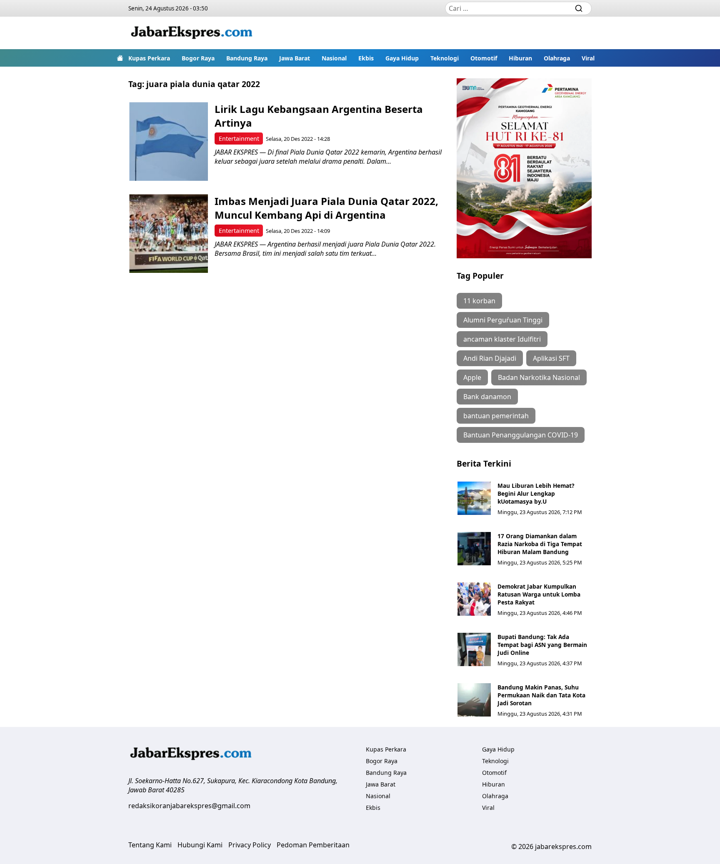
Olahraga (557, 58)
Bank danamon (487, 396)
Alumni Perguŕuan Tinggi (502, 320)
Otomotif (483, 58)
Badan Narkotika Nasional (539, 377)
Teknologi (444, 58)
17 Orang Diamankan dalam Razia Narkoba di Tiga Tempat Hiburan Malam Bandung (540, 544)
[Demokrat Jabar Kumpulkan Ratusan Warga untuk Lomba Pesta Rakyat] (474, 599)
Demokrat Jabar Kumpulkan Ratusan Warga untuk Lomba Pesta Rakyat (539, 594)
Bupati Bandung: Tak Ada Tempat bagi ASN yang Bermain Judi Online (542, 645)
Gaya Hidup (402, 58)
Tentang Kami (150, 844)
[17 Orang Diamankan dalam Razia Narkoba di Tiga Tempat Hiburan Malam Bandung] (474, 548)
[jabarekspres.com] (191, 32)
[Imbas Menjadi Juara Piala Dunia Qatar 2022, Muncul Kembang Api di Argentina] (168, 233)
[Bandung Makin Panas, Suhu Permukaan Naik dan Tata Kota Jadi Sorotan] (474, 700)
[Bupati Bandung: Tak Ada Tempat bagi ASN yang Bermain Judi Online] (474, 649)
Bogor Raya (198, 58)
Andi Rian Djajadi (489, 358)
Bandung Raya (247, 58)
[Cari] (579, 8)
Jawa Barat (294, 58)
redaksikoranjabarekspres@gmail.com (189, 805)
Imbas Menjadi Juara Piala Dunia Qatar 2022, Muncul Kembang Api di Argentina (326, 208)
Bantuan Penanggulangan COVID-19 (520, 434)
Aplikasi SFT (551, 358)
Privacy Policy (249, 844)
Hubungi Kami (200, 844)
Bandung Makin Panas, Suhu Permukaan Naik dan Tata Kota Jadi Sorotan (541, 695)
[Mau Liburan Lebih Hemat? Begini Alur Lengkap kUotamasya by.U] (474, 498)
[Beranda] (120, 58)
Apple (472, 377)
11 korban (479, 300)
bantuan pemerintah (496, 415)
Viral (588, 58)
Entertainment (239, 138)
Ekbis (366, 58)
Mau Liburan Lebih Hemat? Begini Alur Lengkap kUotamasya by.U (536, 493)
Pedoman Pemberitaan (313, 844)
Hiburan (520, 58)
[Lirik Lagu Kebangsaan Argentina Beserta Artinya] (168, 141)
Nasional (334, 58)
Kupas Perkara (149, 58)
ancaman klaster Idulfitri (502, 339)
